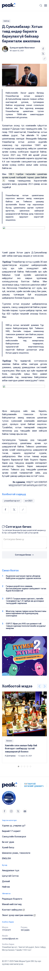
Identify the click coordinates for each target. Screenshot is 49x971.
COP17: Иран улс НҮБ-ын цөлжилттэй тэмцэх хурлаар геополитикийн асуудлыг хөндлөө (26, 626)
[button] (40, 5)
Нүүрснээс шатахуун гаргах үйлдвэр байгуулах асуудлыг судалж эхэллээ (23, 577)
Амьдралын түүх (10, 870)
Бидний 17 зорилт (11, 831)
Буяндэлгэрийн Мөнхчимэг (22, 48)
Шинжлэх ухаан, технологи (16, 853)
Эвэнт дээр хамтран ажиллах (17, 915)
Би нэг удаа (8, 842)
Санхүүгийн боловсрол (14, 836)
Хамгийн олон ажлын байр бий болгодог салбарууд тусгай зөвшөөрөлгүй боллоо (21, 748)
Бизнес (9, 741)
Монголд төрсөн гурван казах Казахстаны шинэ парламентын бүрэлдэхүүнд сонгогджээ (26, 613)
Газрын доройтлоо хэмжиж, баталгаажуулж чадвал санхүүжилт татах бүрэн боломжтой (26, 588)
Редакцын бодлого (12, 899)
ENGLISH (6, 858)
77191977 (6, 930)
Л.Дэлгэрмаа (10, 756)
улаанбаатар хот (12, 501)
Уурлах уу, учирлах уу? (13, 825)
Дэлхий (6, 881)
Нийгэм (6, 21)
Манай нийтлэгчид (12, 904)
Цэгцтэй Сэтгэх (10, 876)
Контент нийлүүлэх (12, 909)
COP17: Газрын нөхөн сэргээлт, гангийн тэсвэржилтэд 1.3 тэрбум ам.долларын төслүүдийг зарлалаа (25, 601)
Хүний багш (8, 847)
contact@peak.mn (10, 939)
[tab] (18, 766)
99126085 (25, 930)
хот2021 (29, 501)
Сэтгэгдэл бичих (23, 555)
